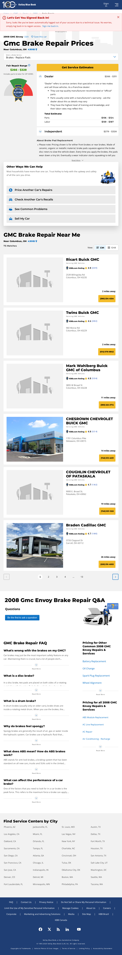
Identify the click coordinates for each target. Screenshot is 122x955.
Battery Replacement (94, 661)
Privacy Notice (46, 902)
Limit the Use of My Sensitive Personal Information (29, 908)
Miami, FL (37, 834)
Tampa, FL (38, 848)
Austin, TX (96, 826)
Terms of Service (68, 948)
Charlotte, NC (68, 848)
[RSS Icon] (58, 929)
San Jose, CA (10, 869)
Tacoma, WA (97, 884)
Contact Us (26, 902)
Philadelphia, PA (70, 884)
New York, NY (68, 841)
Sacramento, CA (11, 848)
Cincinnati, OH (69, 855)
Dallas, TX (95, 834)
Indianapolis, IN (41, 869)
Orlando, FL (38, 841)
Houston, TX (97, 848)
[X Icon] (49, 929)
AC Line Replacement (93, 724)
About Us (90, 908)
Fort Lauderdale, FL (13, 884)
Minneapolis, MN (41, 884)
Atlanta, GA (38, 855)
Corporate (11, 914)
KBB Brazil (104, 914)
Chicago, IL (38, 862)
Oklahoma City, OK (71, 869)
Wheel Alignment (92, 682)
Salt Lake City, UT (99, 862)
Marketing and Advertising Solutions (42, 914)
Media (71, 914)
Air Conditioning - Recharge (96, 738)
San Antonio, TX (98, 855)
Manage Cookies (70, 908)
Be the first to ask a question (22, 617)
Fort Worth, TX (98, 841)
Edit (27, 36)
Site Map (86, 914)
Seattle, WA (96, 877)
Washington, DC (99, 869)
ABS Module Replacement (95, 717)
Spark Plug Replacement (96, 675)
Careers (107, 908)
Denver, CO (9, 877)
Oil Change (89, 668)
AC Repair (87, 731)
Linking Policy (84, 948)
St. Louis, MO (68, 826)
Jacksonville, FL (40, 826)
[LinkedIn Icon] (67, 929)
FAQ (11, 902)
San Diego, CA (11, 855)
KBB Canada (61, 920)
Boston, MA (67, 877)
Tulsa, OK (66, 862)
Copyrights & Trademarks (21, 948)
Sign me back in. (50, 26)
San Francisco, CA (12, 862)
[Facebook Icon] (42, 929)
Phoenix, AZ (9, 826)
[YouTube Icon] (77, 929)
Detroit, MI (38, 877)
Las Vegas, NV (68, 834)
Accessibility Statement (102, 948)
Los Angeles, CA (11, 834)
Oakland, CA (10, 841)
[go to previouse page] (115, 577)
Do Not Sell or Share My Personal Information (83, 902)
